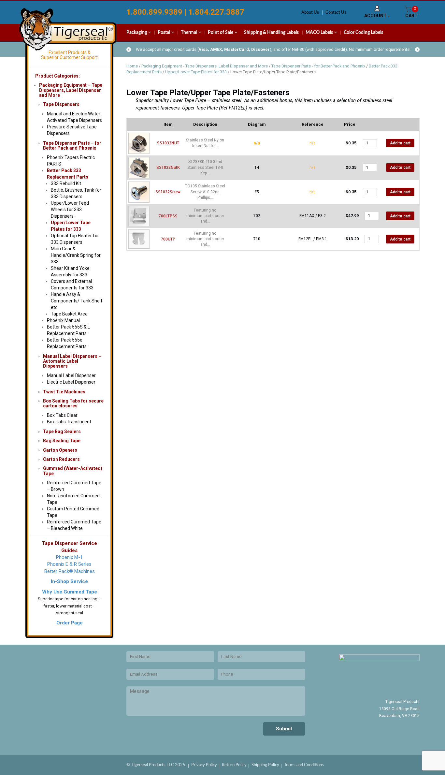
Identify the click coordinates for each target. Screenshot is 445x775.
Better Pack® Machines (69, 571)
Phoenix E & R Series (69, 564)
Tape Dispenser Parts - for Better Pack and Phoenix (318, 66)
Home (132, 66)
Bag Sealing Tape (61, 440)
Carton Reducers (61, 459)
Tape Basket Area (69, 313)
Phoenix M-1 (69, 557)
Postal (164, 32)
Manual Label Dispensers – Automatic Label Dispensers (72, 361)
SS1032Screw (167, 191)
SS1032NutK (168, 167)
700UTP (168, 238)
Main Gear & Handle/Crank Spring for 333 (76, 255)
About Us (310, 12)
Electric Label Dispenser (71, 382)
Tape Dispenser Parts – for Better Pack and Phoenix (72, 145)
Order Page (69, 623)
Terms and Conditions (304, 765)
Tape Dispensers (61, 104)
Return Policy (234, 765)
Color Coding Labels (363, 32)
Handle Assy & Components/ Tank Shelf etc (77, 301)
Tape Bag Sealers (62, 431)
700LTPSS (168, 215)
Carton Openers (60, 450)
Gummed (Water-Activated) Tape (72, 471)
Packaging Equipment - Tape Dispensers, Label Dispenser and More (204, 66)
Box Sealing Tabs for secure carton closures (73, 403)
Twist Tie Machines (64, 391)
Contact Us (335, 12)
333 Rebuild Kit (66, 183)
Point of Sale (221, 32)
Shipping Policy (265, 765)
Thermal (189, 32)
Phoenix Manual (63, 320)
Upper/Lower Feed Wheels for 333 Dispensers (70, 209)
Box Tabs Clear (62, 415)
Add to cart (400, 143)
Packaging (137, 32)
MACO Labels (320, 32)
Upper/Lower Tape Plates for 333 (196, 71)
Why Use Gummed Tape (69, 592)
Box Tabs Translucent (69, 421)
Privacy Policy (204, 765)
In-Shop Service (69, 581)
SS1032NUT (168, 142)
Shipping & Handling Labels (271, 32)
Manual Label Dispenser (71, 375)
